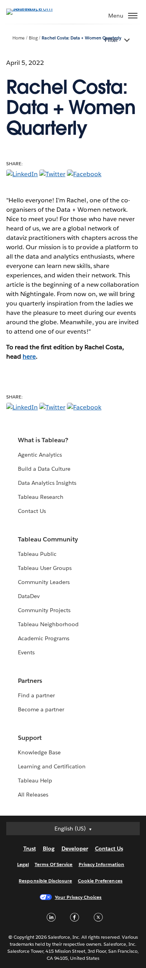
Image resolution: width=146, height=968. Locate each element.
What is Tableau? (43, 440)
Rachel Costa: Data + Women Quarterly (81, 38)
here (29, 356)
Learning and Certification (52, 766)
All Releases (33, 794)
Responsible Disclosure (45, 880)
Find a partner (36, 695)
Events (26, 652)
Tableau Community (48, 539)
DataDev (29, 596)
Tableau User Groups (45, 568)
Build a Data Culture (44, 468)
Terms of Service (53, 864)
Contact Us (32, 510)
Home (18, 38)
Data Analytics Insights (47, 482)
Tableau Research (40, 496)
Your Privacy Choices (78, 897)
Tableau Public (37, 553)
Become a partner (41, 709)
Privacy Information (102, 864)
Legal (23, 864)
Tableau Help (35, 780)
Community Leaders (44, 582)
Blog (33, 38)
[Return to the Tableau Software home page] (33, 8)
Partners (30, 681)
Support (30, 738)
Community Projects (44, 610)
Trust (29, 848)
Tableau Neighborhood (48, 624)
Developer (75, 848)
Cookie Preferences (100, 880)
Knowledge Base (39, 752)
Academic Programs (43, 638)
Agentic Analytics (40, 454)
